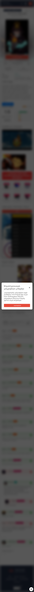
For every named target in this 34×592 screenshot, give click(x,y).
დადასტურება (17, 305)
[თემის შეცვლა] (31, 589)
